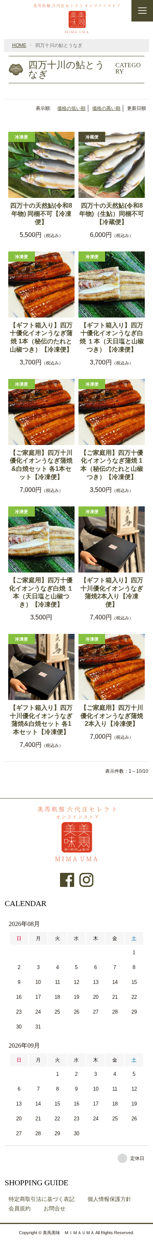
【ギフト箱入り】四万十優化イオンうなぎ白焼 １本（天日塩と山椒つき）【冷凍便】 (112, 337)
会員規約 (20, 1208)
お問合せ (55, 1208)
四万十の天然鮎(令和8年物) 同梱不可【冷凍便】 (41, 213)
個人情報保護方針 (109, 1199)
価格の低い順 (71, 108)
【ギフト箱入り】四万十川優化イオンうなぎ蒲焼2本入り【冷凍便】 (111, 592)
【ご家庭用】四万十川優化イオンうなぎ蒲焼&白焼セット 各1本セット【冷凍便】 (41, 464)
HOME (19, 45)
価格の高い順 (106, 108)
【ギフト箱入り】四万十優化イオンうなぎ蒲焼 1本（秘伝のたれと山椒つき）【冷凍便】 (41, 337)
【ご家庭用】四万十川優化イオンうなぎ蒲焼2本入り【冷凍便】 (111, 715)
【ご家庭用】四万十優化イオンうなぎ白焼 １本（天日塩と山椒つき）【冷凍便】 (41, 592)
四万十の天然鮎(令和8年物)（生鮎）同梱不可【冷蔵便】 (111, 213)
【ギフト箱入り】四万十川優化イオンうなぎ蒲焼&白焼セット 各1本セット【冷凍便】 (41, 719)
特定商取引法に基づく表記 (42, 1199)
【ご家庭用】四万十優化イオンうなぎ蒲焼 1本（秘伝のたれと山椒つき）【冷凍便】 (111, 464)
